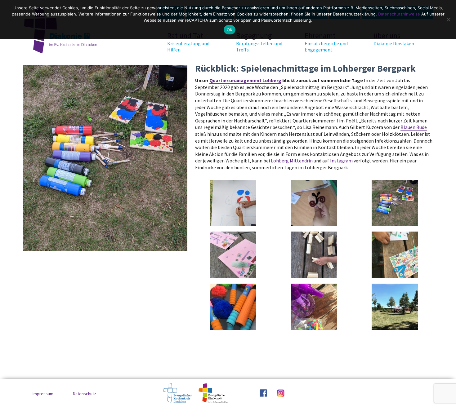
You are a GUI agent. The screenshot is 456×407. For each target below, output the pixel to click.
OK (230, 29)
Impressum (43, 393)
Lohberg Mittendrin (292, 160)
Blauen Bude (413, 127)
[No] (448, 19)
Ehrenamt (326, 42)
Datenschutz (84, 393)
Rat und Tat (188, 42)
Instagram (341, 160)
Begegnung (259, 42)
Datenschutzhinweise (399, 13)
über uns (393, 38)
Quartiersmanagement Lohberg (245, 80)
